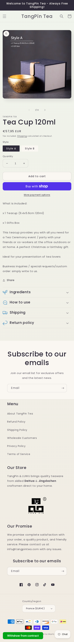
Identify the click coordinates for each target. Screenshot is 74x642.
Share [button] (11, 280)
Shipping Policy (17, 430)
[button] (4, 16)
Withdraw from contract (23, 635)
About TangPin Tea (20, 413)
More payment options (37, 194)
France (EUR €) (35, 608)
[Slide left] (29, 110)
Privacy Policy (16, 446)
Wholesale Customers (22, 438)
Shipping (22, 136)
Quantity (8, 156)
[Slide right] (45, 110)
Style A (11, 148)
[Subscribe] (63, 388)
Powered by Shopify (45, 634)
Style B (29, 148)
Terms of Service (18, 454)
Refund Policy (16, 421)
